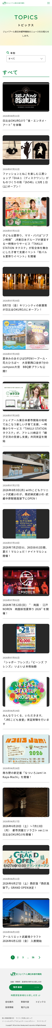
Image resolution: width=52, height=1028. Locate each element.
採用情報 (9, 1007)
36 (33, 957)
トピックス (41, 1001)
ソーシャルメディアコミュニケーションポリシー (18, 1021)
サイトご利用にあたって (24, 1018)
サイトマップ (41, 1021)
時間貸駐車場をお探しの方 (24, 995)
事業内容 (25, 1001)
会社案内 (9, 1001)
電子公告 (25, 1007)
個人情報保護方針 (8, 1018)
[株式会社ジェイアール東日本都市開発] (13, 3)
